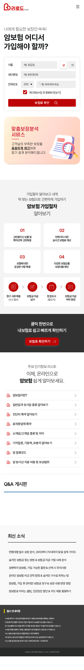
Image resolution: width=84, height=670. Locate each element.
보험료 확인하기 (39, 341)
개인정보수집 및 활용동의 (41, 92)
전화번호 (13, 84)
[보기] (57, 92)
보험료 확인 (42, 103)
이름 (10, 65)
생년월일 (13, 74)
